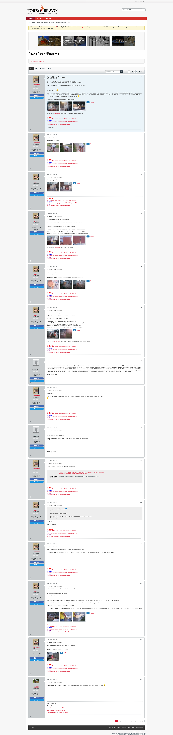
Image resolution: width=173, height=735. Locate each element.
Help (55, 18)
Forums (30, 18)
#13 (141, 583)
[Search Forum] (144, 9)
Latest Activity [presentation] (40, 68)
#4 (141, 213)
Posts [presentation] (31, 68)
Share (37, 95)
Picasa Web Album (63, 712)
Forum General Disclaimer (37, 61)
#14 (141, 639)
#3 (141, 174)
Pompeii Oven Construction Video (56, 708)
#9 (141, 427)
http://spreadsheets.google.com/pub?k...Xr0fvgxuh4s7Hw (62, 121)
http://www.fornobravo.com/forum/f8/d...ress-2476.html (61, 119)
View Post (66, 508)
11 (131, 721)
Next (141, 721)
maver (36, 368)
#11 (141, 502)
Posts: (34, 92)
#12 (141, 544)
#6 (141, 307)
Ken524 (36, 687)
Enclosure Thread (60, 710)
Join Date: (33, 91)
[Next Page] (136, 71)
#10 (141, 461)
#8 (141, 388)
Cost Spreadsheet (51, 712)
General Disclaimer (128, 727)
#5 (141, 266)
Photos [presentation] (49, 68)
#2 (141, 135)
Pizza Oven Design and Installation (45, 22)
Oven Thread (50, 710)
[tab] (31, 68)
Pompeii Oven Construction (62, 22)
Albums (48, 18)
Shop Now (39, 18)
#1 (141, 77)
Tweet (37, 97)
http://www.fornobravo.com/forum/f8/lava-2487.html (73, 473)
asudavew (36, 84)
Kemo (36, 435)
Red (33, 727)
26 (135, 721)
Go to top (139, 727)
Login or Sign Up (139, 1)
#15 (141, 679)
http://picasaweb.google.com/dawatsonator (58, 124)
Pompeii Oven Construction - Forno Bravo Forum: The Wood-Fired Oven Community (81, 472)
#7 (141, 360)
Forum (33, 22)
